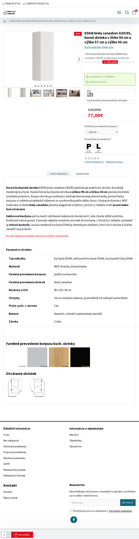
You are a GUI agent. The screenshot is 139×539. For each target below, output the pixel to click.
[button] (7, 59)
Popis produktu (59, 173)
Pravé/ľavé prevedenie (97, 139)
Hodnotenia (82, 173)
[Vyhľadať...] (126, 12)
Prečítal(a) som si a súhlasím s (102, 511)
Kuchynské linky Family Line (98, 47)
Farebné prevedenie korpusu (100, 126)
